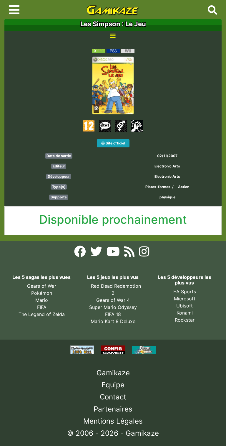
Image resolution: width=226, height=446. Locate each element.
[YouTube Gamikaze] (114, 253)
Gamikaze (113, 372)
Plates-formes (157, 187)
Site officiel (115, 143)
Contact (113, 397)
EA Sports (184, 291)
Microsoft (184, 299)
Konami (185, 313)
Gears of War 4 (113, 300)
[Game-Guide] (144, 349)
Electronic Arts (167, 166)
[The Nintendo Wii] (82, 349)
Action (183, 187)
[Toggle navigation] (14, 9)
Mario (41, 300)
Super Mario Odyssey (113, 307)
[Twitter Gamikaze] (97, 253)
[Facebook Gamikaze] (80, 253)
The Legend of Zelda (42, 314)
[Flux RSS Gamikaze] (130, 253)
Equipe (113, 385)
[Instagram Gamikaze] (144, 253)
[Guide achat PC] (113, 349)
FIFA (41, 307)
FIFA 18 (113, 314)
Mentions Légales (113, 421)
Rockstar (185, 320)
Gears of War (41, 286)
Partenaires (113, 409)
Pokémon (41, 293)
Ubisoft (184, 306)
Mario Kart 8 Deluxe (113, 321)
